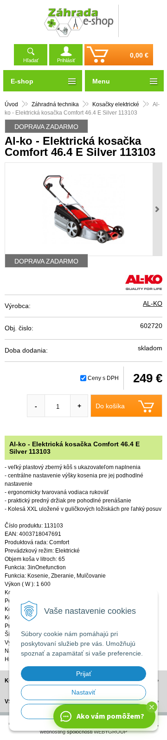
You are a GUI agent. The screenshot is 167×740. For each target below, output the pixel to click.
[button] (151, 707)
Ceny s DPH (103, 378)
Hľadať (31, 60)
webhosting (52, 731)
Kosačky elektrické (115, 104)
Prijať (83, 673)
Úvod (11, 104)
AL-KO (152, 303)
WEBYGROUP (110, 731)
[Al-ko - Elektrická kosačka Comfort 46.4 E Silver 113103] (83, 209)
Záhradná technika (55, 104)
